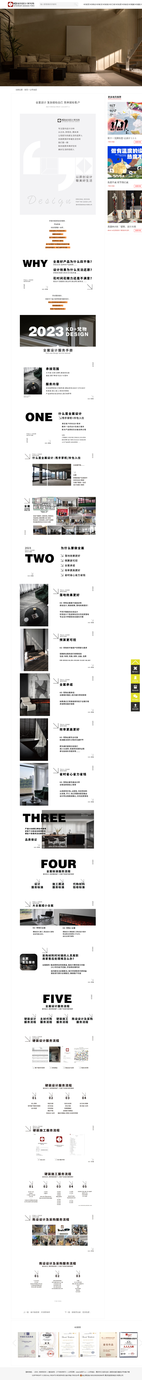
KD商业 (93, 4)
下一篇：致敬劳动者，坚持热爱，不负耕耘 (78, 1312)
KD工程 (112, 4)
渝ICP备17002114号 (72, 1375)
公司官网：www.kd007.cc (77, 1372)
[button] (14, 1343)
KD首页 (86, 4)
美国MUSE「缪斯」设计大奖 (122, 226)
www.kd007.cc (65, 107)
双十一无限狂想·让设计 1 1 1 (122, 138)
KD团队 (138, 4)
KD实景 (118, 4)
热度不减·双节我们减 (118, 182)
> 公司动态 (32, 90)
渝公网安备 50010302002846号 (93, 1375)
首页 (26, 90)
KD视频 (131, 4)
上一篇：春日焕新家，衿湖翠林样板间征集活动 (36, 1312)
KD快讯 (125, 4)
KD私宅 (99, 4)
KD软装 (106, 4)
